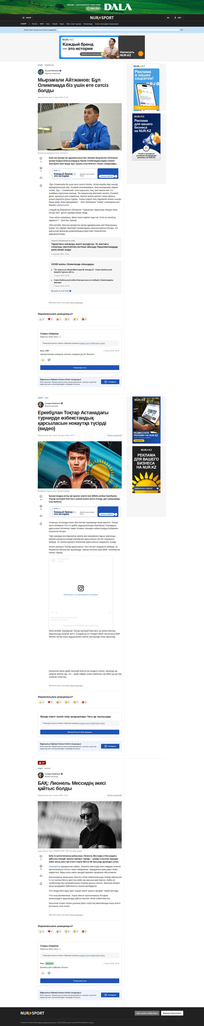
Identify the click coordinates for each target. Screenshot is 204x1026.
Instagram (112, 382)
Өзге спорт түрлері (74, 24)
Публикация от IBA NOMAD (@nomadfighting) (81, 626)
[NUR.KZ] (102, 17)
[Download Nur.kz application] (102, 7)
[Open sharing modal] (41, 178)
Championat (55, 866)
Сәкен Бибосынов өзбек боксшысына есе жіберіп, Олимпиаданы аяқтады (83, 281)
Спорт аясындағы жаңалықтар (106, 24)
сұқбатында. (62, 205)
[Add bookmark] (41, 186)
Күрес (62, 24)
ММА (42, 24)
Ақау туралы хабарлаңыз (147, 1013)
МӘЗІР (28, 18)
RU (168, 18)
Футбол (35, 24)
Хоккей (54, 24)
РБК (51, 895)
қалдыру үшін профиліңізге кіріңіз (92, 343)
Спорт (23, 24)
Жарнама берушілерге (172, 1013)
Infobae (67, 869)
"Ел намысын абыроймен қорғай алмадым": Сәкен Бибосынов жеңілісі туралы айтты (83, 271)
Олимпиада (88, 24)
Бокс (48, 24)
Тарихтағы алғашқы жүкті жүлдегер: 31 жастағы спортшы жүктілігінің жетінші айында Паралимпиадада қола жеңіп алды (84, 247)
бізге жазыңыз (76, 303)
